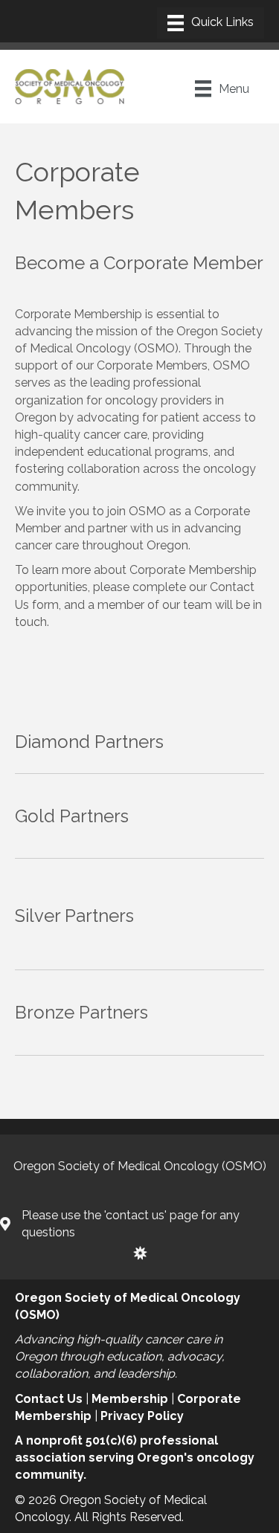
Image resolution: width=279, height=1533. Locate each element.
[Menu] (210, 23)
